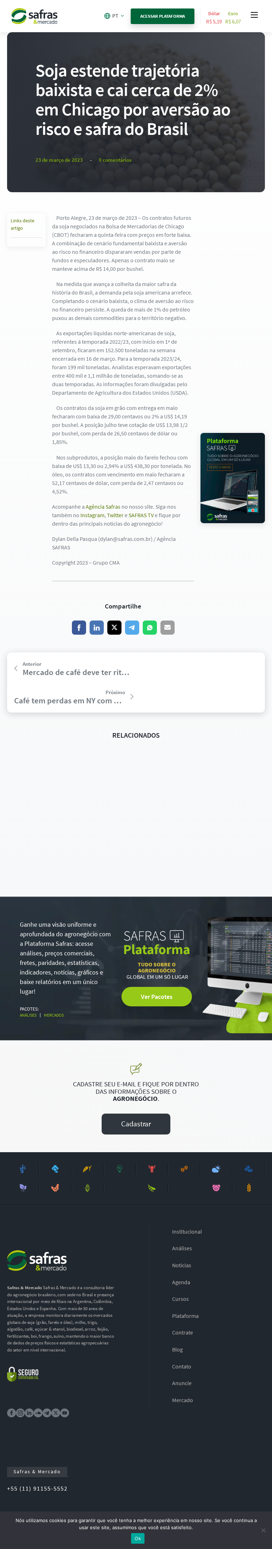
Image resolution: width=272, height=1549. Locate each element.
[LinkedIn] (97, 628)
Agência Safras (103, 506)
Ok (138, 1538)
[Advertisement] (232, 319)
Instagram (92, 515)
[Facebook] (79, 628)
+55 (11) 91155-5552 (37, 1488)
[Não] (263, 1530)
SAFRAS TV (142, 515)
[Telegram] (132, 628)
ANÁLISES (28, 1015)
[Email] (167, 628)
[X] (114, 628)
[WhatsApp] (150, 628)
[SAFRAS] (34, 16)
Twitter (115, 515)
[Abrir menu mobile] (254, 15)
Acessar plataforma (162, 16)
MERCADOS (54, 1015)
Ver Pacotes (156, 997)
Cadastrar (136, 1123)
